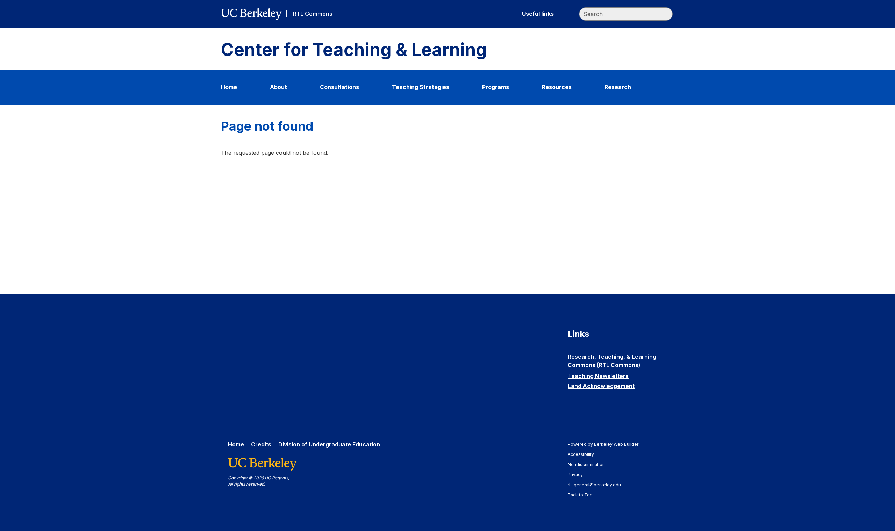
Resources (557, 86)
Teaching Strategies (420, 86)
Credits (261, 444)
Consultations (339, 86)
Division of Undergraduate (329, 444)
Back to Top (580, 494)
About (278, 86)
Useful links (538, 13)
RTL (312, 13)
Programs (495, 86)
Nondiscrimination (589, 464)
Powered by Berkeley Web (603, 444)
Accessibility (584, 454)
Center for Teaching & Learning (354, 49)
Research (617, 86)
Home (229, 86)
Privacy (578, 474)
